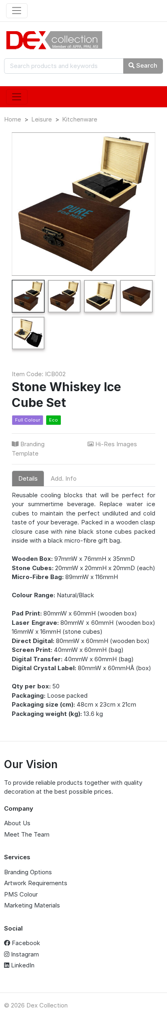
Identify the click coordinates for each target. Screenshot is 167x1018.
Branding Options (28, 872)
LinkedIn (21, 965)
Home (12, 119)
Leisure (41, 119)
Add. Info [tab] (64, 478)
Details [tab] (28, 478)
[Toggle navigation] (17, 11)
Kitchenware (79, 119)
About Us (17, 823)
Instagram (24, 954)
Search (146, 65)
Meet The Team (26, 834)
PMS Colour (21, 894)
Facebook (25, 943)
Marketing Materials (32, 905)
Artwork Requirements (35, 883)
